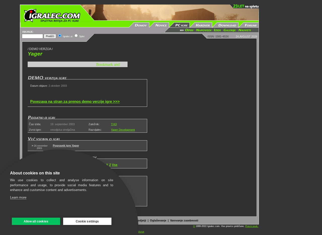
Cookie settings (87, 221)
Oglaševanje (158, 220)
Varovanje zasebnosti (184, 220)
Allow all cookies (36, 221)
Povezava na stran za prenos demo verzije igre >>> (75, 102)
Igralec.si (67, 36)
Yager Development (123, 129)
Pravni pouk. (251, 226)
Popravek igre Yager (66, 145)
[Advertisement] (282, 80)
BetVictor (139, 231)
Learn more (18, 197)
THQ (114, 124)
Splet (82, 36)
